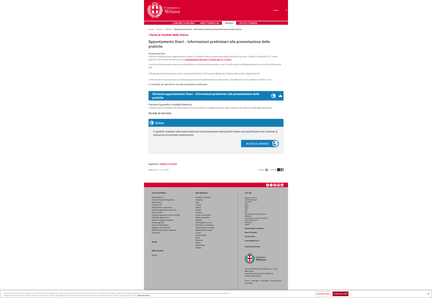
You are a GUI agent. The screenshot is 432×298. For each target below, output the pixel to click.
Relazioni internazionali (161, 227)
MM (246, 212)
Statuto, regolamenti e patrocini (164, 210)
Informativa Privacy (143, 296)
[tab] (216, 123)
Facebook (282, 169)
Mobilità (199, 220)
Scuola (198, 232)
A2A (246, 210)
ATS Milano (248, 202)
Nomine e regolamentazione (162, 220)
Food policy (156, 232)
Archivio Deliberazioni (160, 225)
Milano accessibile (202, 217)
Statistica (199, 240)
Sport (198, 237)
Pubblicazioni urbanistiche (162, 207)
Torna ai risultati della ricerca (169, 35)
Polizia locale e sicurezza (205, 227)
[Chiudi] (428, 293)
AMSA (247, 206)
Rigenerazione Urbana (204, 230)
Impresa (199, 212)
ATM (246, 204)
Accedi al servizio (257, 143)
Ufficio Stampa (248, 23)
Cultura (198, 205)
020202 (258, 276)
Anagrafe (199, 200)
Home (151, 29)
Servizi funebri (201, 235)
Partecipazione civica (204, 222)
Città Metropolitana (251, 200)
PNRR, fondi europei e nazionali (164, 230)
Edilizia (198, 207)
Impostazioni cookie (323, 294)
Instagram (278, 185)
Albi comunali (157, 212)
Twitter (278, 169)
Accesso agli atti (158, 222)
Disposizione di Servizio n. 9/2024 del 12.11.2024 (208, 59)
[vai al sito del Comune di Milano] (163, 10)
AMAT (246, 208)
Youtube (274, 185)
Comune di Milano (184, 23)
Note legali (255, 280)
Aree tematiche (209, 23)
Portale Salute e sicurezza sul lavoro (256, 218)
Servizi (229, 23)
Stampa (263, 169)
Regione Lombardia (251, 198)
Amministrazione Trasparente (163, 200)
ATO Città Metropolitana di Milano (255, 214)
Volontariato (200, 245)
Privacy (247, 280)
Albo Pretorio (157, 202)
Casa (197, 202)
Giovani (198, 210)
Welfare (198, 247)
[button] (217, 95)
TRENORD (248, 216)
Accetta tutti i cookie (340, 294)
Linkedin (282, 185)
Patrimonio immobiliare (204, 225)
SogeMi (247, 224)
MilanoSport (248, 222)
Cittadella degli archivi (160, 217)
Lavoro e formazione (203, 215)
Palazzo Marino (157, 197)
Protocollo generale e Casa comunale (166, 215)
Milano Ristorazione (251, 220)
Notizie (154, 255)
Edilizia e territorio (168, 163)
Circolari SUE (157, 205)
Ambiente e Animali (203, 197)
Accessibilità (265, 280)
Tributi (198, 242)
